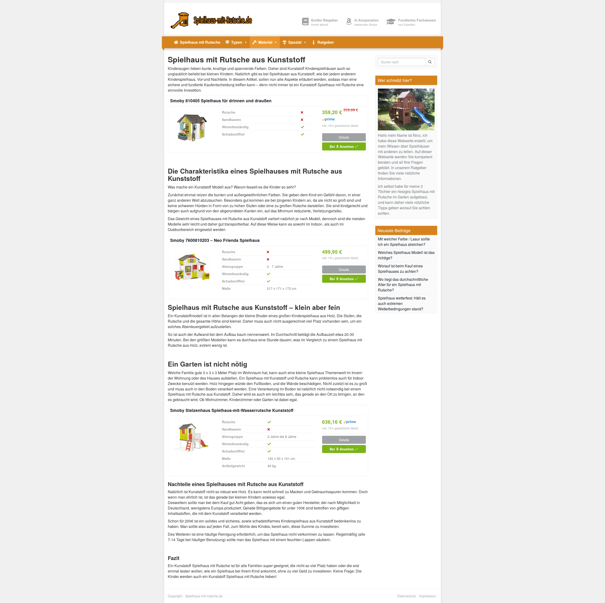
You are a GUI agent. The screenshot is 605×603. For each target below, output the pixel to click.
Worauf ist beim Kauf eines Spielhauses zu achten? (400, 268)
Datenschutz (406, 596)
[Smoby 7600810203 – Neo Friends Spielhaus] (192, 267)
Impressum (427, 596)
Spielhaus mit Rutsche (200, 42)
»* (344, 146)
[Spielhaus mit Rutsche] (210, 19)
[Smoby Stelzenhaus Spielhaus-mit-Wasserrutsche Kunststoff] (192, 437)
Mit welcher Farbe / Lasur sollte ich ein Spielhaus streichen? (404, 241)
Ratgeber (325, 42)
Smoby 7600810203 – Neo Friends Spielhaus (215, 240)
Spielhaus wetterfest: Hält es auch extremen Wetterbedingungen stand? (402, 303)
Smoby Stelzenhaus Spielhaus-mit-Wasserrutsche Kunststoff (231, 410)
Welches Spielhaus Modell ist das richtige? (406, 255)
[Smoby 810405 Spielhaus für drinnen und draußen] (192, 128)
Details (344, 137)
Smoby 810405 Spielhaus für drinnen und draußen (221, 100)
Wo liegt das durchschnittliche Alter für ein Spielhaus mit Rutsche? (403, 285)
